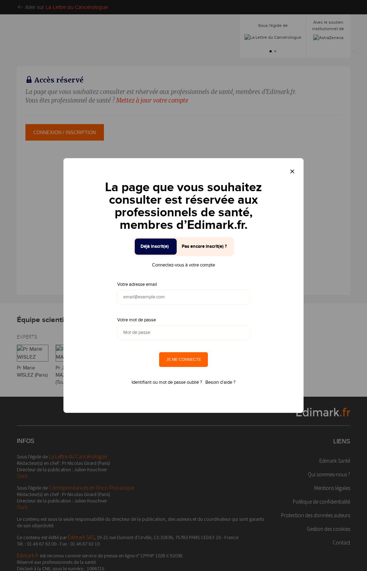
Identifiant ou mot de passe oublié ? (167, 382)
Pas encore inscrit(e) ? (204, 246)
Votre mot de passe (136, 320)
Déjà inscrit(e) (154, 246)
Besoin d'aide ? (220, 382)
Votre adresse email (137, 284)
